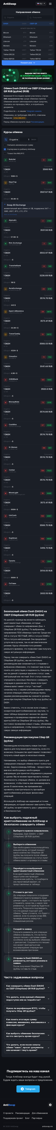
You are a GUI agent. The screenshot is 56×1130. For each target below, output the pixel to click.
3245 (49, 425)
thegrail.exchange (15, 562)
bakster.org (12, 161)
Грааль (12, 561)
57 (43, 425)
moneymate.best (14, 403)
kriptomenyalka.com (15, 313)
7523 (49, 471)
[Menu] (50, 3)
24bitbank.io (13, 381)
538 (49, 160)
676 (49, 289)
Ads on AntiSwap (10, 214)
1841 (49, 183)
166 (42, 539)
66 (44, 448)
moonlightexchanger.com (17, 494)
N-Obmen (13, 447)
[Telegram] (50, 1104)
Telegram (30, 1089)
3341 (49, 561)
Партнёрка (37, 1118)
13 (42, 334)
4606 (49, 539)
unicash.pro (13, 517)
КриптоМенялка (16, 311)
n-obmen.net (13, 449)
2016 (49, 402)
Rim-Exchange (15, 243)
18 (42, 493)
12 (42, 584)
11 (43, 357)
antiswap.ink (47, 1126)
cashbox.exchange (15, 426)
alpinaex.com (13, 222)
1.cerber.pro (12, 472)
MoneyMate (14, 402)
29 (43, 312)
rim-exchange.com (15, 245)
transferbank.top (14, 267)
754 (49, 357)
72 (43, 402)
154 (42, 471)
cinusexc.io (12, 358)
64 (50, 244)
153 (42, 516)
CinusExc (13, 356)
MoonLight (13, 492)
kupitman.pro (13, 540)
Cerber (12, 470)
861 (49, 448)
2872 (49, 334)
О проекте (8, 1113)
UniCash (12, 515)
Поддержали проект (13, 1118)
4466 (49, 493)
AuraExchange (15, 288)
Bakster (12, 159)
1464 (49, 380)
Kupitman (13, 538)
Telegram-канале (33, 111)
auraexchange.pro (15, 290)
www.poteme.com (14, 585)
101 (43, 380)
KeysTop (12, 182)
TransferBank (15, 265)
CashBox (13, 424)
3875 (49, 312)
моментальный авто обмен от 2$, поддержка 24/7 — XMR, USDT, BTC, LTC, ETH (27, 209)
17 (43, 183)
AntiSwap (9, 3)
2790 (49, 584)
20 (44, 289)
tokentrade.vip (13, 335)
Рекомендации (37, 122)
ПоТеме (12, 583)
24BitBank (13, 379)
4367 (49, 516)
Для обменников (40, 1113)
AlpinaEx (12, 220)
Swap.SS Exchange (16, 205)
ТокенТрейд (14, 334)
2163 (49, 221)
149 (49, 266)
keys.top (11, 184)
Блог (27, 1118)
